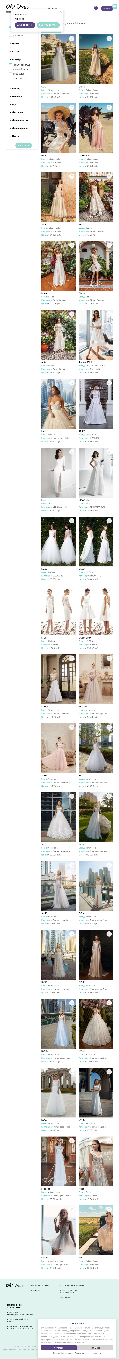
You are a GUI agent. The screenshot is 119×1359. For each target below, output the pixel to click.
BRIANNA (84, 500)
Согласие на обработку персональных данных (20, 1327)
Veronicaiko (53, 90)
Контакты (64, 1297)
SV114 (81, 913)
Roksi (81, 224)
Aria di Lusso (54, 1192)
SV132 (44, 844)
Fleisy (82, 293)
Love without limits (61, 438)
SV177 (44, 1120)
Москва (52, 8)
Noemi (44, 293)
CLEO (82, 568)
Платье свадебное (61, 93)
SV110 (44, 913)
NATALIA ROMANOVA (95, 365)
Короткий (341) (19, 78)
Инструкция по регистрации (68, 1291)
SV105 (82, 844)
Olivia (82, 86)
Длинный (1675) (20, 69)
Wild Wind (94, 93)
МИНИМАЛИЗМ (60, 507)
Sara (43, 224)
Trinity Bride (91, 434)
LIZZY (44, 568)
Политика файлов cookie (63, 1353)
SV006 (44, 706)
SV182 (82, 1120)
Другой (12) (18, 74)
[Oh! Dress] (15, 1286)
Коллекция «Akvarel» (62, 1196)
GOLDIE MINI (85, 637)
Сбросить (23, 145)
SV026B (83, 706)
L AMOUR (94, 438)
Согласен (58, 1348)
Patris (44, 155)
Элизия (93, 1196)
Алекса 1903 (85, 362)
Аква (81, 1188)
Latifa (44, 431)
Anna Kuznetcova (56, 1261)
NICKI (44, 637)
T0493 (82, 431)
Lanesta (51, 434)
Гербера (45, 1188)
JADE (50, 503)
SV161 (81, 982)
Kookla (89, 228)
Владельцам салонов (71, 1286)
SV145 (82, 1051)
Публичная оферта (41, 1286)
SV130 (82, 775)
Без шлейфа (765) (21, 65)
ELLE (43, 500)
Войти (107, 8)
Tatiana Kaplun (92, 90)
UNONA (51, 572)
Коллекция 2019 (60, 1264)
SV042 (44, 775)
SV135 (44, 1051)
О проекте (36, 1290)
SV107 (44, 86)
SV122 (44, 982)
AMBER (56, 644)
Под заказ (17, 35)
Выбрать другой (48, 25)
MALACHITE (58, 576)
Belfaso (89, 1192)
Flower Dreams (97, 231)
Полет (44, 1257)
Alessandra (84, 155)
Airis (43, 362)
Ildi (80, 1257)
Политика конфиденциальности (88, 1353)
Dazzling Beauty (97, 369)
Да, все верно (25, 25)
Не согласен (95, 1348)
